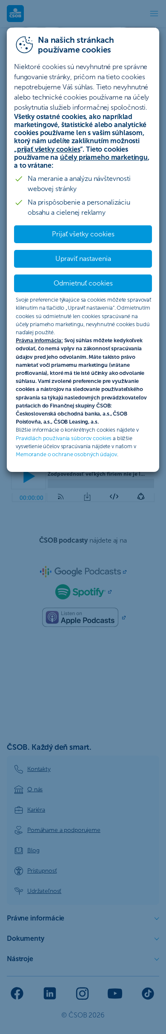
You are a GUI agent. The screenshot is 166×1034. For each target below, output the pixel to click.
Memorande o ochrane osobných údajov (66, 454)
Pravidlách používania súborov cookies (64, 438)
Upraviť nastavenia (83, 259)
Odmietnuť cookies (83, 283)
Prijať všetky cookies (83, 234)
